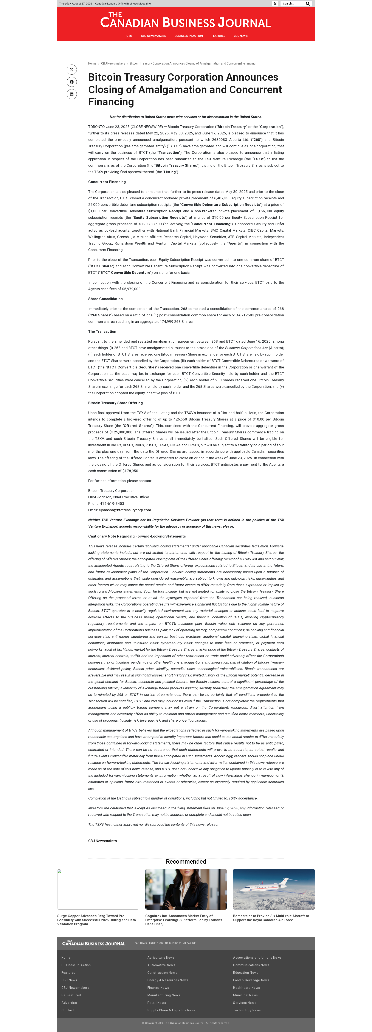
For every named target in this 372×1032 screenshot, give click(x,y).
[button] (72, 70)
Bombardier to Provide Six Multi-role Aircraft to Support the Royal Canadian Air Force (271, 918)
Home (128, 35)
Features (218, 35)
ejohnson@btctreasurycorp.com (125, 510)
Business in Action (189, 35)
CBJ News (241, 35)
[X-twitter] (275, 3)
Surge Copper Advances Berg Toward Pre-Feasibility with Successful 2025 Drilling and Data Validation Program (96, 920)
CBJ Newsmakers (153, 35)
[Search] (307, 3)
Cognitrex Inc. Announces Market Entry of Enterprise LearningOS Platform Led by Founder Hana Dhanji (183, 920)
